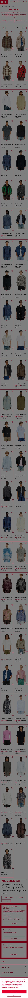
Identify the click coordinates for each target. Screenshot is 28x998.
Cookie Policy (15, 987)
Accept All (14, 991)
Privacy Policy (6, 987)
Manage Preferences (16, 985)
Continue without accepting (14, 995)
